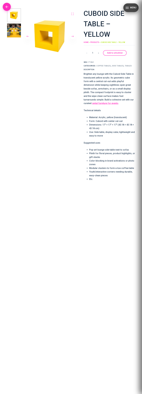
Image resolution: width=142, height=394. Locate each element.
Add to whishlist (115, 53)
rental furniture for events (105, 103)
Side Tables (118, 66)
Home (86, 42)
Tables (128, 66)
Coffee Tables (103, 66)
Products (94, 42)
